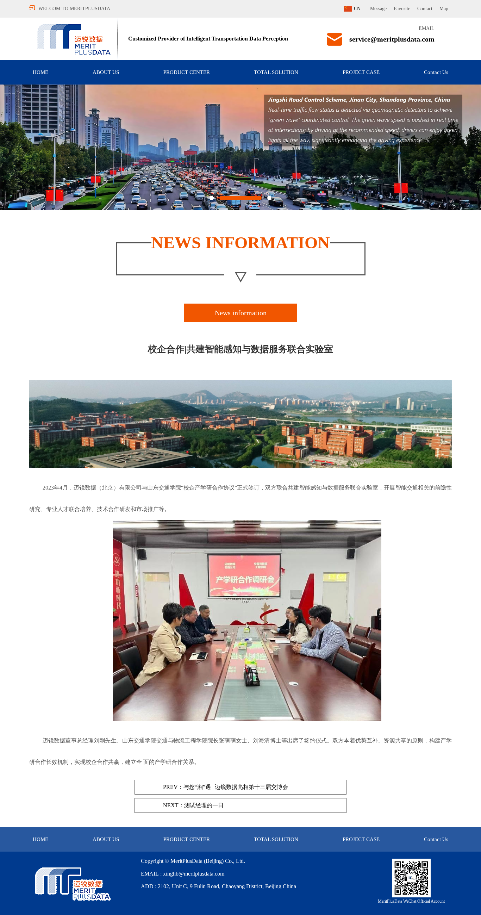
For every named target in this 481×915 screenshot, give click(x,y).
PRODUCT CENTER (186, 72)
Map (443, 8)
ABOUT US (106, 72)
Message (378, 8)
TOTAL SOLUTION (276, 72)
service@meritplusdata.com (392, 39)
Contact (424, 8)
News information (241, 313)
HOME (40, 72)
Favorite (402, 8)
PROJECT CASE (361, 72)
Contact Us (436, 72)
